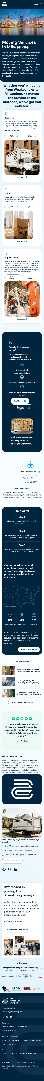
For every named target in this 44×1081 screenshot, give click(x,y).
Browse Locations (27, 649)
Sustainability (12, 1044)
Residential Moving (23, 1027)
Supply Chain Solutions (9, 1031)
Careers (4, 1053)
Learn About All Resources (20, 702)
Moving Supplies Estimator (33, 1040)
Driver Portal (13, 1053)
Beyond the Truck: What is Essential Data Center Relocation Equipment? (28, 694)
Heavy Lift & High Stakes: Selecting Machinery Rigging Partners (28, 682)
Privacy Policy (6, 1062)
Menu (36, 4)
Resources (18, 1040)
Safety (4, 1044)
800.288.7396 (11, 1008)
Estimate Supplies (20, 408)
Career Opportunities (16, 929)
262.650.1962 (31, 482)
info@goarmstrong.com (14, 1012)
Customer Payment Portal (27, 1053)
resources (17, 549)
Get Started (11, 136)
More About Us (11, 861)
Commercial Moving (8, 1027)
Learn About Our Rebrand (24, 789)
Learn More (30, 136)
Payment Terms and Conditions (25, 1062)
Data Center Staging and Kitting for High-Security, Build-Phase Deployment (28, 671)
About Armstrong (8, 1040)
